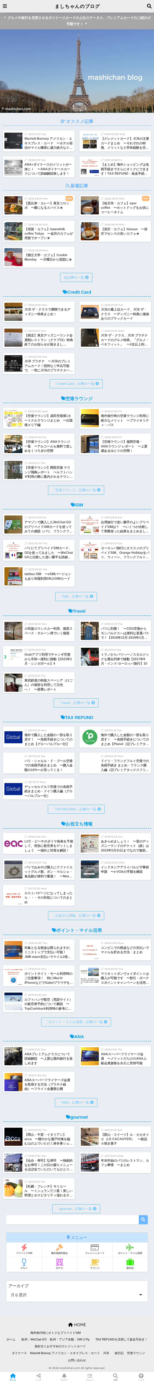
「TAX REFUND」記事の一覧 (74, 809)
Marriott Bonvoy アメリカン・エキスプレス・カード (65, 1353)
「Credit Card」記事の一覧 (74, 384)
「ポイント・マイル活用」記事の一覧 (74, 1022)
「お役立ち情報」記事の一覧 (74, 916)
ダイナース (19, 1353)
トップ (141, 1380)
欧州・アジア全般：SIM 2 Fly (70, 1339)
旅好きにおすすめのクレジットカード (60, 1346)
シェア (38, 1380)
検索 (143, 1219)
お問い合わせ (77, 1360)
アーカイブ (18, 1286)
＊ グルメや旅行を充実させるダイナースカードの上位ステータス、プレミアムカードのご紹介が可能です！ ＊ (77, 21)
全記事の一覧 (74, 277)
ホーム (10, 1339)
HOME (79, 1324)
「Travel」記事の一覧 (74, 703)
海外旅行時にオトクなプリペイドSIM (55, 1332)
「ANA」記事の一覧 (74, 1102)
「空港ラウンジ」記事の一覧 (74, 490)
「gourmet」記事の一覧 (74, 1209)
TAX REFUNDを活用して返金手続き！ (121, 1339)
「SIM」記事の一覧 (74, 596)
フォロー (64, 1380)
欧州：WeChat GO (34, 1339)
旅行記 (119, 1353)
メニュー (90, 1380)
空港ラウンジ (136, 1353)
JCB (106, 1353)
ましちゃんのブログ (77, 6)
